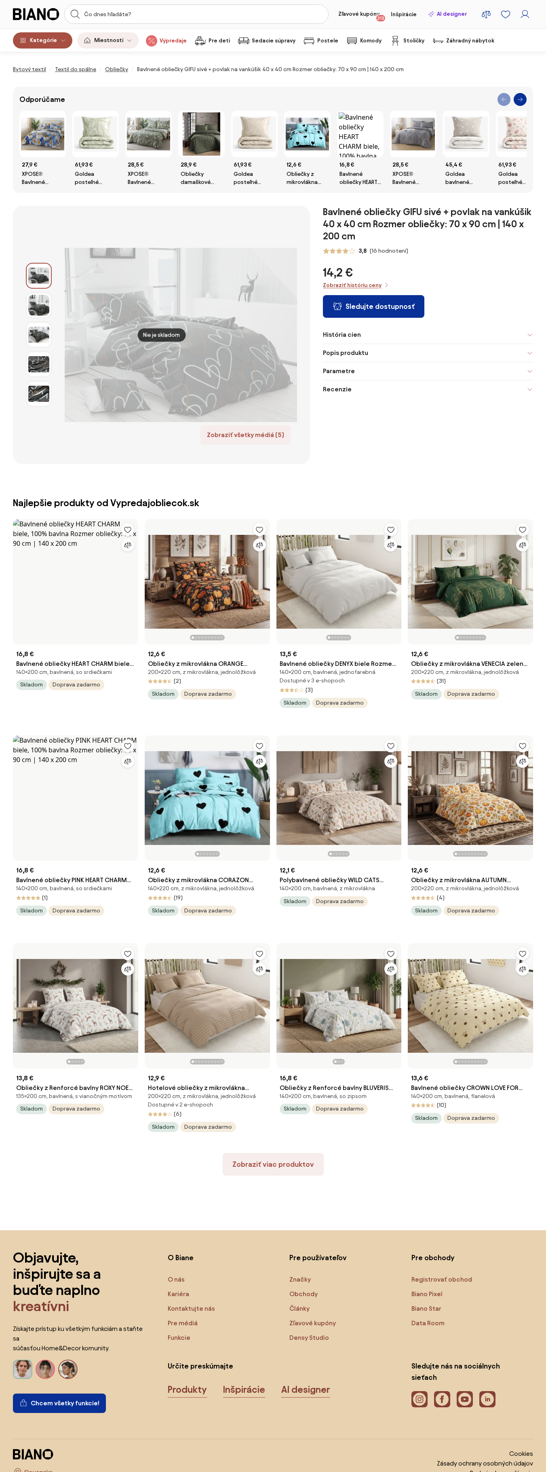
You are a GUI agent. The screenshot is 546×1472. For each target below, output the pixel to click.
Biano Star (426, 1308)
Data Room (428, 1323)
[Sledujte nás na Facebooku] (442, 1399)
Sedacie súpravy (273, 41)
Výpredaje (173, 41)
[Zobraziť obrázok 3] (39, 335)
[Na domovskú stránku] (36, 14)
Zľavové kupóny (361, 16)
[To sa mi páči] (127, 529)
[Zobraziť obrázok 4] (39, 364)
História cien (342, 334)
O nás (176, 1279)
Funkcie (179, 1337)
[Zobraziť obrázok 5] (39, 394)
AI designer (452, 14)
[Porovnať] (127, 545)
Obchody (303, 1293)
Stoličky (413, 41)
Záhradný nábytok (470, 41)
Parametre (339, 370)
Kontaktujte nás (191, 1308)
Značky (300, 1279)
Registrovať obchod (441, 1279)
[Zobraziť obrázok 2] (39, 305)
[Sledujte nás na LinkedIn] (487, 1399)
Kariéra (178, 1293)
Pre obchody (432, 1257)
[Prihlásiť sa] (525, 14)
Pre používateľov (318, 1257)
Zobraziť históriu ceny (352, 285)
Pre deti (219, 41)
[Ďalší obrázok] (263, 579)
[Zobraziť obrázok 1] (39, 276)
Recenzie (337, 389)
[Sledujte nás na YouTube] (465, 1399)
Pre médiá (183, 1323)
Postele (327, 41)
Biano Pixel (427, 1293)
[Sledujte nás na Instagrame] (419, 1399)
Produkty (187, 1389)
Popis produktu (345, 352)
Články (299, 1308)
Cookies (521, 1453)
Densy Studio (309, 1337)
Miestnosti (108, 40)
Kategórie (43, 40)
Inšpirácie (404, 14)
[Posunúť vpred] (520, 99)
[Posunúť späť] (504, 99)
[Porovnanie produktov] (486, 14)
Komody (371, 41)
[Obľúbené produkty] (506, 14)
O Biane (181, 1257)
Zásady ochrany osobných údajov (485, 1463)
